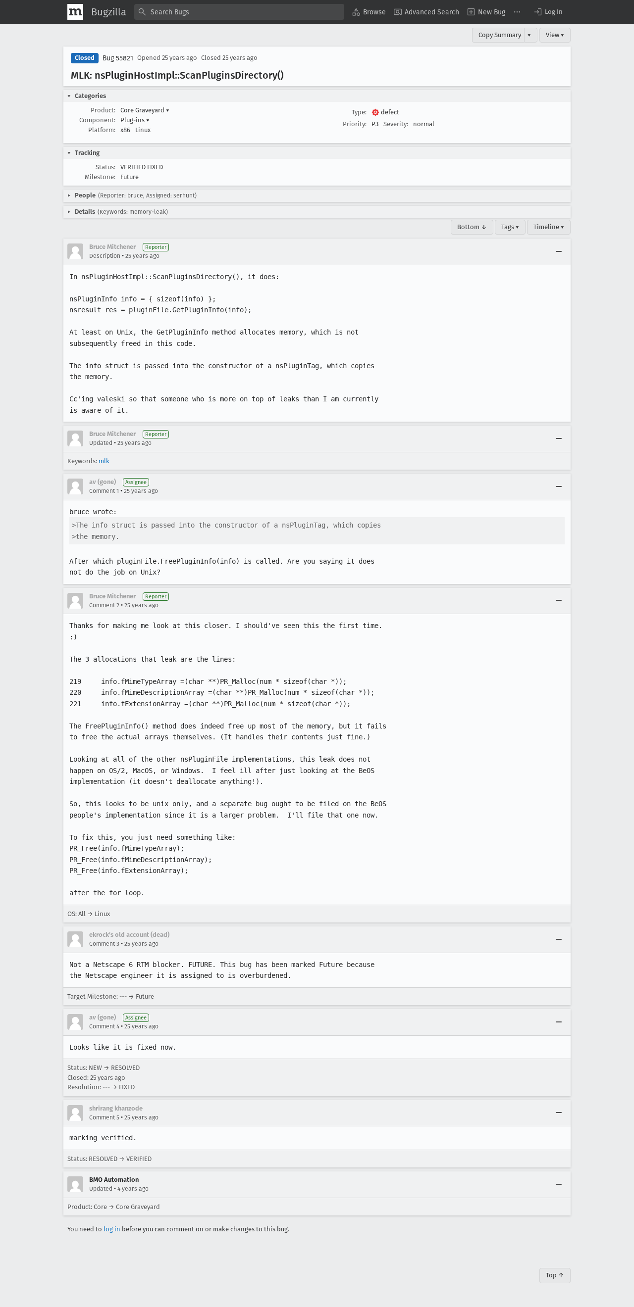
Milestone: (100, 177)
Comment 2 (104, 605)
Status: (105, 167)
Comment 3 (104, 943)
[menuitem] (369, 12)
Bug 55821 (118, 58)
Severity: (395, 124)
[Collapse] (559, 251)
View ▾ (555, 35)
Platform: (101, 130)
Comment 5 (104, 1117)
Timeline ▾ (548, 227)
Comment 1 (104, 490)
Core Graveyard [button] (144, 110)
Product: (103, 110)
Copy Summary (499, 35)
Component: (97, 120)
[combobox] (239, 12)
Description (104, 255)
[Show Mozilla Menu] (75, 12)
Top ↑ (555, 1275)
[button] (548, 12)
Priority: (355, 124)
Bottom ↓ (472, 227)
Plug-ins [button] (135, 120)
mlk (104, 461)
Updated (100, 442)
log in (112, 1229)
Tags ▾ (510, 227)
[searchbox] (239, 12)
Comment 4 (104, 1026)
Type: (359, 112)
